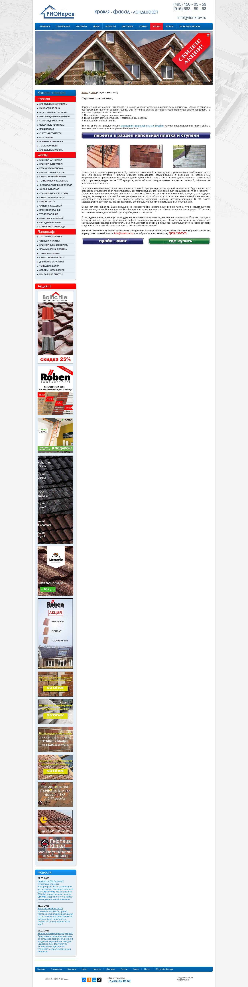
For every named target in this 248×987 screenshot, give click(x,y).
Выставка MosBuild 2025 (50, 908)
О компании (63, 26)
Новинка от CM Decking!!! (51, 881)
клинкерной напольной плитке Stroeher (142, 125)
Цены (96, 26)
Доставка (127, 26)
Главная (45, 26)
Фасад (43, 155)
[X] (99, 980)
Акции (156, 26)
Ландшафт (47, 232)
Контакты (81, 26)
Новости (110, 26)
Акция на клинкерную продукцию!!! (55, 933)
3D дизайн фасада (189, 26)
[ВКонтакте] (84, 980)
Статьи (143, 26)
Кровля (44, 99)
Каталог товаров (52, 93)
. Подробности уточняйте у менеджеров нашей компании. (55, 898)
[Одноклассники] (89, 980)
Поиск (169, 26)
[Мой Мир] (94, 980)
